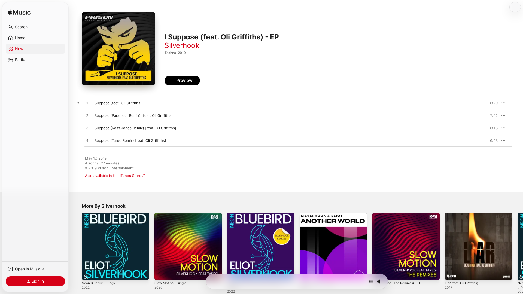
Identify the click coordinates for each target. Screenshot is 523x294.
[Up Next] (371, 281)
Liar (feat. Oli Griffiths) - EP (468, 215)
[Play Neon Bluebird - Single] (88, 273)
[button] (35, 27)
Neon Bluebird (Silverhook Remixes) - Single (259, 217)
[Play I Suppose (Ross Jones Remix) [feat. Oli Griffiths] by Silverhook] (87, 128)
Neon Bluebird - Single (101, 215)
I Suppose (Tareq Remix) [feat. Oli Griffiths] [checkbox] (129, 140)
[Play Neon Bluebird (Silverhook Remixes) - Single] (234, 273)
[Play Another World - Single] (306, 273)
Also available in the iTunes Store (113, 175)
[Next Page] (517, 246)
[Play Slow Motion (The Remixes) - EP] (379, 273)
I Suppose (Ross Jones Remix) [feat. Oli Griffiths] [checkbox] (134, 128)
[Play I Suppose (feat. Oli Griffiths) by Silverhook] (87, 103)
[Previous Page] (76, 246)
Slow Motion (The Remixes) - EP (399, 215)
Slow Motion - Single (172, 215)
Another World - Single (319, 215)
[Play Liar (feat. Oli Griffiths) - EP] (452, 273)
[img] (19, 12)
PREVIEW (492, 103)
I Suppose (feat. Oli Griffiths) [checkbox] (117, 103)
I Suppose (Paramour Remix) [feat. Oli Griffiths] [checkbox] (133, 115)
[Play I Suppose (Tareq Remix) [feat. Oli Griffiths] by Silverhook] (87, 140)
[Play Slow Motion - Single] (161, 273)
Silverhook (182, 45)
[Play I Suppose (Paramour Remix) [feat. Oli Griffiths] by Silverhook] (87, 115)
